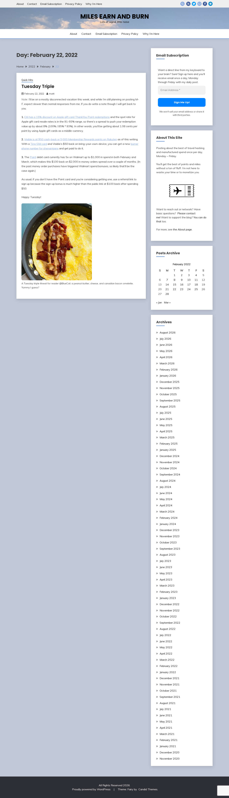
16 (181, 284)
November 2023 (170, 536)
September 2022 (170, 622)
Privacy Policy (73, 4)
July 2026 (165, 338)
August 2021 (168, 703)
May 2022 (166, 647)
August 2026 (168, 332)
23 (181, 289)
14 (167, 284)
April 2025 (166, 431)
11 (196, 279)
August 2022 (168, 629)
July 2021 (165, 709)
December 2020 (169, 752)
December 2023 (169, 530)
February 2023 (169, 591)
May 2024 (166, 499)
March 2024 (167, 511)
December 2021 (169, 678)
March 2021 (167, 734)
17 (189, 284)
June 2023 (166, 567)
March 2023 (167, 585)
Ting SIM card (38, 144)
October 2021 (168, 690)
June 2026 (166, 344)
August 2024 (168, 480)
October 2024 (168, 468)
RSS (188, 4)
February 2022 (169, 666)
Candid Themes (147, 789)
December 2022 (169, 604)
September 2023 (170, 548)
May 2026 (166, 351)
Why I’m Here (93, 4)
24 (189, 289)
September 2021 (170, 696)
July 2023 (165, 561)
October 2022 (168, 616)
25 (196, 289)
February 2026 (169, 369)
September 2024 (170, 474)
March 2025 (167, 437)
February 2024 (169, 517)
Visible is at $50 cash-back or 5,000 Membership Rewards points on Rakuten (70, 139)
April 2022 (166, 653)
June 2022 (166, 641)
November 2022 (170, 610)
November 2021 (170, 684)
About (20, 4)
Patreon (210, 4)
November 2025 (170, 388)
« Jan (159, 302)
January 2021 (168, 746)
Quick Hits (27, 80)
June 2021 (166, 715)
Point (33, 157)
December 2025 (169, 381)
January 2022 (168, 672)
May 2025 (166, 425)
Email (199, 4)
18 (196, 284)
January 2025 (168, 449)
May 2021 (166, 721)
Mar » (167, 302)
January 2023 (168, 598)
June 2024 (166, 493)
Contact (32, 4)
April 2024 (166, 505)
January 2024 (168, 524)
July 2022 (165, 635)
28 (167, 294)
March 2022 (167, 659)
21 (167, 289)
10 (189, 279)
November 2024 (170, 462)
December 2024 (169, 456)
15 (174, 284)
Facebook (205, 4)
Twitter (194, 4)
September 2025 (170, 400)
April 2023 (166, 579)
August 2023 (168, 554)
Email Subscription (51, 4)
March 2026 (167, 363)
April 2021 (166, 727)
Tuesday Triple (37, 86)
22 (174, 289)
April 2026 (166, 357)
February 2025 (169, 443)
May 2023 (166, 573)
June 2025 (166, 419)
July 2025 (165, 412)
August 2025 (168, 406)
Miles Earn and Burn (114, 16)
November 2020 (170, 758)
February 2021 (169, 740)
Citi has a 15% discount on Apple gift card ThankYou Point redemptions (67, 117)
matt (51, 93)
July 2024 (165, 487)
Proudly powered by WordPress (91, 789)
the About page (182, 229)
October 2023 (168, 542)
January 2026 (168, 375)
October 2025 (168, 394)
